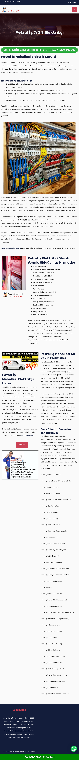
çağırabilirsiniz (27, 435)
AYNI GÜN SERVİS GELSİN (11, 248)
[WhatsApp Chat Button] (74, 749)
